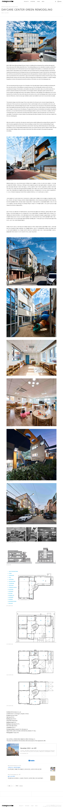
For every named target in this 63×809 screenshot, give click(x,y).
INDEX (43, 1)
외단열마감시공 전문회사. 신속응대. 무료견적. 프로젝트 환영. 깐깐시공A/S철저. (25, 778)
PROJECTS (26, 1)
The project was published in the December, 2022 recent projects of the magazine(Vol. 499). (26, 740)
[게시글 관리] (12, 786)
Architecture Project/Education (9, 6)
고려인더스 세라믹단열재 (14, 767)
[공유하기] (11, 786)
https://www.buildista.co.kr (13, 774)
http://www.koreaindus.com (13, 765)
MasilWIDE (53, 805)
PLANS (38, 1)
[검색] (56, 2)
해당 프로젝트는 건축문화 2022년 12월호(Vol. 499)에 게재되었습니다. (21, 739)
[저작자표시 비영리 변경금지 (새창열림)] (21, 785)
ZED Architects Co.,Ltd (16, 712)
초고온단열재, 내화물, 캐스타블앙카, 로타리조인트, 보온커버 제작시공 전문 (24, 769)
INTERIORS (33, 1)
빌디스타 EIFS (11, 776)
